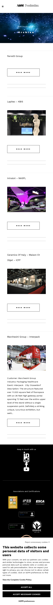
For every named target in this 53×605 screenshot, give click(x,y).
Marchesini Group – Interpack (23, 336)
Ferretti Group (15, 56)
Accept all (26, 587)
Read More (23, 72)
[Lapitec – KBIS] (26, 122)
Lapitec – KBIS (15, 101)
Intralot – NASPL (16, 178)
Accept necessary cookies (26, 594)
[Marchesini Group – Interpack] (26, 358)
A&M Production (25, 27)
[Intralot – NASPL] (26, 199)
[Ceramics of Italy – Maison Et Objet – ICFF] (26, 281)
